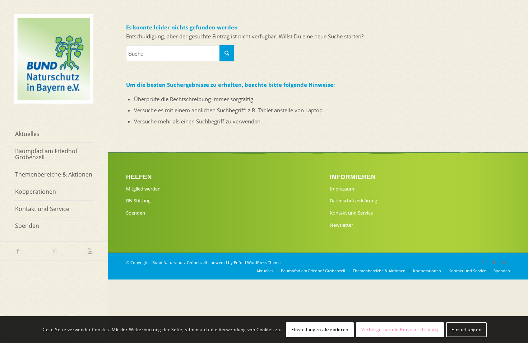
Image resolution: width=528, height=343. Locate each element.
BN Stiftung (138, 200)
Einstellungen (466, 329)
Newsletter (341, 225)
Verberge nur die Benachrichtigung (400, 329)
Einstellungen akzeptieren (319, 329)
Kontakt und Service (351, 213)
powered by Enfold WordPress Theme (245, 262)
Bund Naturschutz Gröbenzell (179, 262)
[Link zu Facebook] (18, 251)
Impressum (342, 188)
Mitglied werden (143, 188)
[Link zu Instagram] (54, 251)
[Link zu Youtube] (90, 251)
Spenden (135, 213)
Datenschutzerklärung (353, 200)
